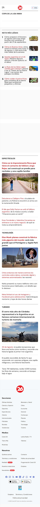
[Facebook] (6, 477)
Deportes (5, 408)
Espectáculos (8, 158)
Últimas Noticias (7, 402)
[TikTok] (23, 477)
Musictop (5, 445)
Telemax (23, 441)
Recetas (4, 424)
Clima (22, 405)
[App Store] (14, 482)
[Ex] (13, 477)
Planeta (23, 418)
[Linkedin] (20, 477)
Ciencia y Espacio (7, 405)
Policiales (5, 421)
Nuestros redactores (8, 466)
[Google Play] (26, 482)
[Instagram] (10, 477)
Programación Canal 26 (28, 462)
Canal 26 (5, 437)
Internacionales (6, 418)
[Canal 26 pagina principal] (20, 9)
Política (23, 421)
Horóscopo (24, 415)
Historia (4, 415)
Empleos (23, 466)
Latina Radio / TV (26, 437)
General (23, 412)
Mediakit (7, 462)
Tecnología (7, 233)
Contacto (24, 454)
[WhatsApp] (27, 477)
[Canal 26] (20, 389)
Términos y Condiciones (24, 494)
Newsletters (8, 470)
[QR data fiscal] (20, 490)
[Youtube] (17, 477)
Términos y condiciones (9, 458)
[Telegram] (30, 477)
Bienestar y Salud (26, 402)
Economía (24, 408)
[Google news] (34, 477)
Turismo (6, 307)
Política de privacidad (28, 458)
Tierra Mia (5, 441)
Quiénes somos (7, 454)
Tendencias (5, 428)
